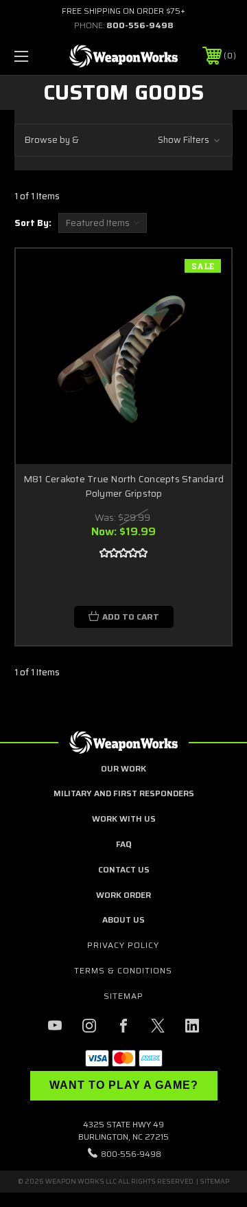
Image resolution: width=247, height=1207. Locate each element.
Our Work (123, 768)
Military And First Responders (124, 793)
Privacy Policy (123, 944)
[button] (123, 140)
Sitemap (123, 995)
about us (123, 919)
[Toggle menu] (36, 56)
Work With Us (124, 818)
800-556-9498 (140, 25)
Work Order (123, 894)
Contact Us (124, 869)
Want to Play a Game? (123, 1085)
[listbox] (102, 223)
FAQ (123, 843)
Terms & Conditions (123, 970)
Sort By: (32, 223)
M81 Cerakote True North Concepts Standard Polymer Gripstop (123, 486)
